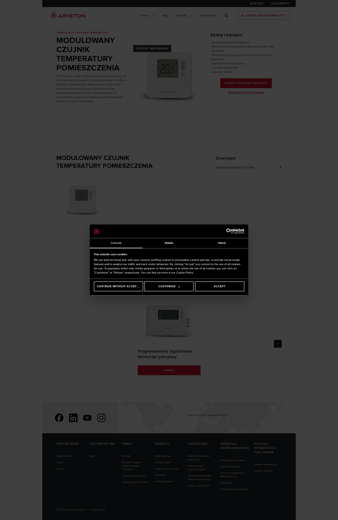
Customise (167, 286)
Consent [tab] (116, 242)
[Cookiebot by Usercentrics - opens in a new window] (229, 231)
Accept (220, 286)
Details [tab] (169, 242)
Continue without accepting (120, 286)
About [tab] (222, 242)
